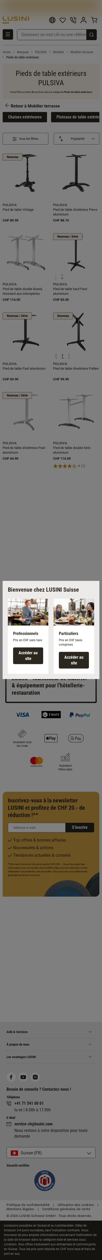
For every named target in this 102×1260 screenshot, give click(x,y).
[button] (28, 636)
